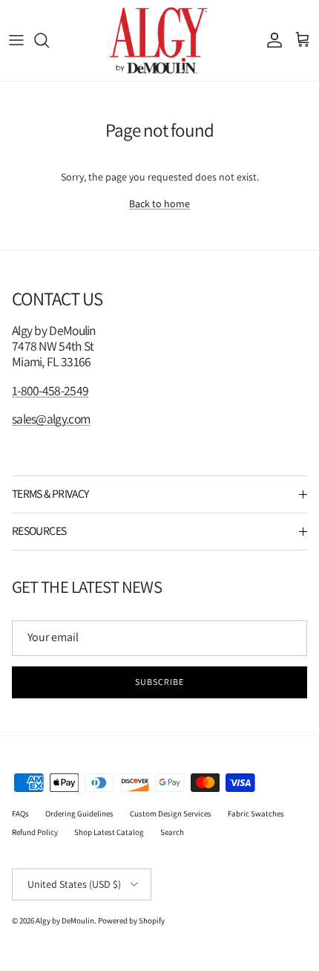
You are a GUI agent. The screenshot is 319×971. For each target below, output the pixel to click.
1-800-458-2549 (50, 390)
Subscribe (159, 681)
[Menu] (16, 40)
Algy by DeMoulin (65, 920)
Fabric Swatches (256, 813)
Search (172, 832)
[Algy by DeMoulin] (160, 40)
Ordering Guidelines (79, 813)
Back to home (159, 203)
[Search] (49, 40)
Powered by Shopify (131, 920)
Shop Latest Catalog (109, 832)
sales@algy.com (51, 418)
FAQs (20, 813)
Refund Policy (35, 832)
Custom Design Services (170, 813)
